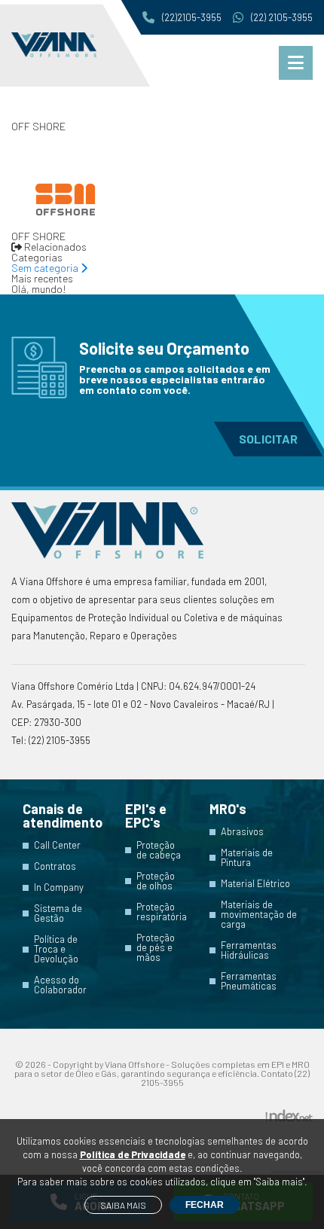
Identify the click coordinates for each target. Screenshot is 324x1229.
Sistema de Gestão (58, 913)
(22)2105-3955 (192, 17)
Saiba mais (123, 1205)
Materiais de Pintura (247, 858)
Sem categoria (46, 267)
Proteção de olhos (155, 881)
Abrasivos (242, 832)
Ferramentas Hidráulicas (249, 950)
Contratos (55, 866)
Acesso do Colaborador (60, 985)
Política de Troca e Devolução (56, 949)
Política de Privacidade (132, 1154)
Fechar (204, 1205)
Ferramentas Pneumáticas (249, 981)
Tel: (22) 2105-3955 (50, 740)
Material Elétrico (255, 884)
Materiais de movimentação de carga (259, 914)
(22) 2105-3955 (282, 17)
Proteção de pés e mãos (155, 947)
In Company (59, 887)
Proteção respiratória (161, 912)
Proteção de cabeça (158, 850)
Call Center (57, 845)
